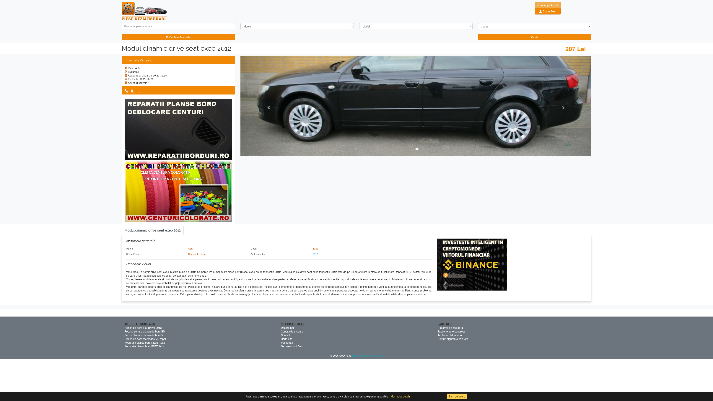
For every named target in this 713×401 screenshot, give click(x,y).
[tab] (153, 230)
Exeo (315, 248)
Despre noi (287, 328)
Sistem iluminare (197, 254)
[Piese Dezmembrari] (144, 11)
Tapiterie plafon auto (450, 335)
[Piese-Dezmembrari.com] (367, 355)
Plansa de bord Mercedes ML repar (145, 339)
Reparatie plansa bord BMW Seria (144, 346)
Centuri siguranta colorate (453, 339)
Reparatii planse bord (450, 328)
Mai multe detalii (400, 396)
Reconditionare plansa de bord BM (144, 331)
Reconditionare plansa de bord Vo (144, 335)
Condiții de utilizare (292, 331)
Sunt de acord (457, 396)
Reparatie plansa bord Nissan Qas (144, 342)
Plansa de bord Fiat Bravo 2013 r (143, 328)
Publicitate (287, 342)
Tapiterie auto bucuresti (451, 331)
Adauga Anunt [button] (549, 5)
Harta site (286, 339)
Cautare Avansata (180, 37)
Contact (285, 335)
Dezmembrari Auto (292, 346)
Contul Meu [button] (549, 11)
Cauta (534, 37)
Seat (190, 248)
